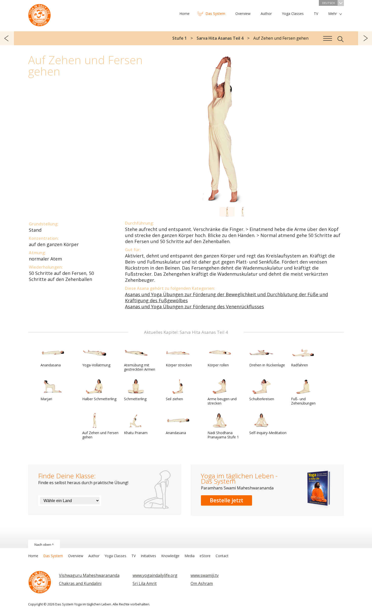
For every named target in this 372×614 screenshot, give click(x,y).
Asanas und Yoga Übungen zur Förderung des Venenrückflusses (194, 306)
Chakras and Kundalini (80, 583)
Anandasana (50, 365)
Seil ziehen (174, 398)
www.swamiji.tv (205, 575)
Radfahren (299, 365)
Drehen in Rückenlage (267, 365)
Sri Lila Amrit (145, 583)
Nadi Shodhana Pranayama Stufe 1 (223, 434)
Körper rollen (218, 365)
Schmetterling (135, 398)
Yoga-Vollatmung (96, 365)
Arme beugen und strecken (222, 401)
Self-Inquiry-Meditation (267, 432)
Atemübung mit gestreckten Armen (139, 367)
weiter (365, 38)
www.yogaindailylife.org (155, 575)
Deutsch (328, 3)
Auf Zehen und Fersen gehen (100, 434)
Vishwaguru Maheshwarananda (89, 575)
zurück (7, 38)
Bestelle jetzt (226, 500)
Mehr (332, 13)
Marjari (46, 398)
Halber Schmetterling (99, 398)
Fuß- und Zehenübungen (303, 401)
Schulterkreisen (261, 398)
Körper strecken (179, 365)
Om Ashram (202, 583)
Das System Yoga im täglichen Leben (39, 14)
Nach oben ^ (44, 544)
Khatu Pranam (136, 432)
